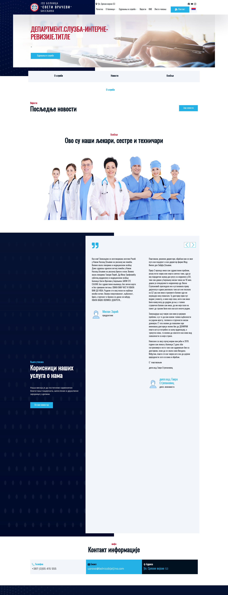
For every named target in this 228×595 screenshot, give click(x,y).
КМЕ (150, 9)
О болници (111, 9)
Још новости (188, 108)
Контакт (181, 9)
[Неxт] (187, 244)
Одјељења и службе (128, 9)
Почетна (99, 9)
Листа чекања (160, 9)
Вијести (143, 9)
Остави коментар (41, 405)
